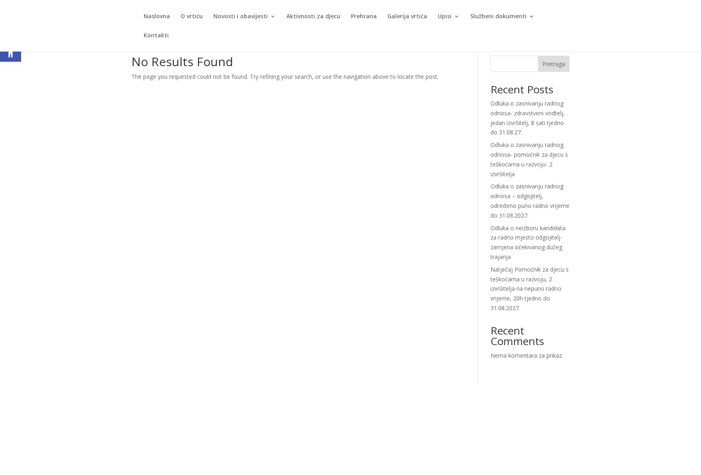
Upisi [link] (445, 16)
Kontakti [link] (156, 35)
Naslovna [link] (157, 16)
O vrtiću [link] (192, 16)
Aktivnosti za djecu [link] (313, 16)
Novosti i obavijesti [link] (240, 16)
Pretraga (553, 64)
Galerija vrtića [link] (407, 16)
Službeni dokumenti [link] (498, 16)
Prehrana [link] (364, 16)
